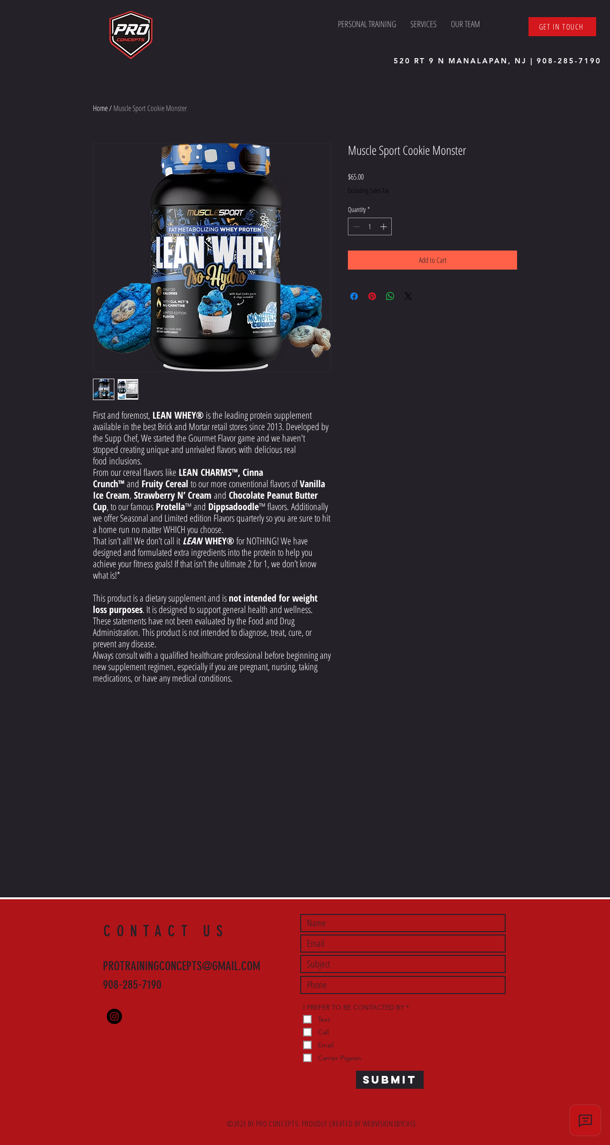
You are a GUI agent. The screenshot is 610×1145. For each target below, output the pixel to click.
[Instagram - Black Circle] (114, 1016)
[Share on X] (408, 296)
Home (100, 108)
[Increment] (384, 226)
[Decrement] (355, 226)
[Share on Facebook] (354, 296)
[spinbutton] (369, 226)
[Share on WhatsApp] (390, 296)
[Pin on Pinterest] (372, 296)
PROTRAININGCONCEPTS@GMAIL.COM (181, 966)
